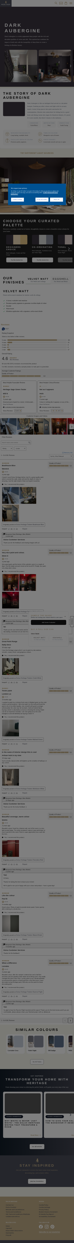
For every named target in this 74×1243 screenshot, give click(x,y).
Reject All (56, 199)
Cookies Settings (17, 199)
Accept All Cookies (42, 199)
